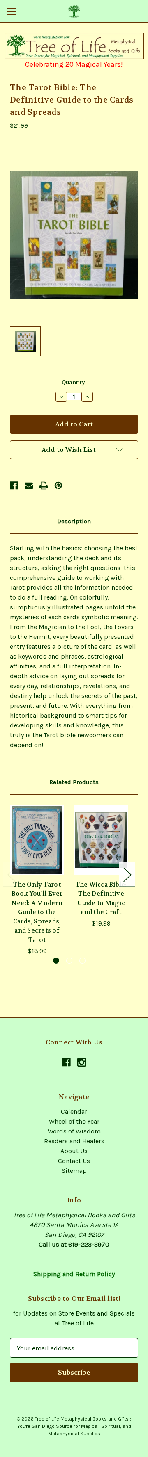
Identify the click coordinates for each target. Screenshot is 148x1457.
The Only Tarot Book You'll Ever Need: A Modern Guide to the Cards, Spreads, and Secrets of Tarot (37, 912)
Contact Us (74, 1161)
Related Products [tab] (74, 782)
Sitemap (74, 1170)
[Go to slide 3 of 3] (82, 961)
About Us (74, 1151)
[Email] (29, 485)
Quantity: (74, 382)
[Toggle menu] (11, 11)
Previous (11, 874)
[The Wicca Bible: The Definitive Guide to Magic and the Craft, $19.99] (101, 840)
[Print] (43, 485)
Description (74, 521)
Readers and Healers (74, 1141)
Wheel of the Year (74, 1121)
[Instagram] (81, 1062)
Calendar (74, 1111)
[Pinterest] (58, 485)
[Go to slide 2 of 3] (69, 961)
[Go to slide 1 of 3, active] (56, 961)
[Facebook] (14, 485)
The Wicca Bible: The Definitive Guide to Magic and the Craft (101, 898)
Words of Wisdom (74, 1131)
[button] (74, 46)
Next (127, 874)
